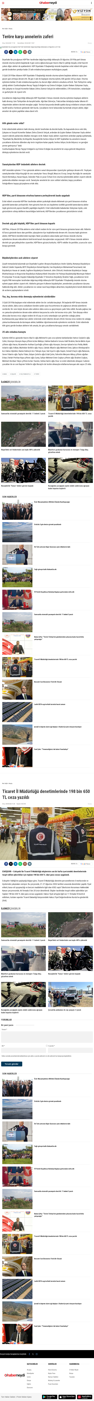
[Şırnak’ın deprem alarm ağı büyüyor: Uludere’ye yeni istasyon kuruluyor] (17, 744)
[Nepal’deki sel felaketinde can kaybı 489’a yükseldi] (23, 434)
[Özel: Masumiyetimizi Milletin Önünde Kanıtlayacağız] (17, 519)
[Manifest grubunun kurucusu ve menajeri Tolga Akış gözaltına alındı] (70, 434)
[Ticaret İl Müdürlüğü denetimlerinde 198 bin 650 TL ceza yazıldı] (70, 398)
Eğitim (29, 1384)
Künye (71, 1373)
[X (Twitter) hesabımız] (33, 1354)
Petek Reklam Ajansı (24, 1397)
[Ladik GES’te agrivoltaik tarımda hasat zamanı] (17, 721)
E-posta (51, 1046)
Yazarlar (72, 1377)
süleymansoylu (25, 374)
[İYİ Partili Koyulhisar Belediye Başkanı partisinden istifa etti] (17, 609)
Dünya (29, 1380)
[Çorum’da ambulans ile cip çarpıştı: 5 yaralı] (70, 994)
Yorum (4, 1029)
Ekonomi (30, 1388)
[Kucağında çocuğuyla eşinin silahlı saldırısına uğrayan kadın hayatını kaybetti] (70, 470)
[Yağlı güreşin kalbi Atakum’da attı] (17, 587)
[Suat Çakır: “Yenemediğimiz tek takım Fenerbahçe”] (17, 767)
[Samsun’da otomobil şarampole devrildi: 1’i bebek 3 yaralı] (23, 398)
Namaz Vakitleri (53, 1377)
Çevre (29, 1377)
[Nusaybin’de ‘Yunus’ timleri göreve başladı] (23, 470)
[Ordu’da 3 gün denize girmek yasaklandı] (17, 542)
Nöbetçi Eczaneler (54, 1380)
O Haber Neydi (73, 1370)
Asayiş (90, 43)
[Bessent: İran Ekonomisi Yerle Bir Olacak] (17, 699)
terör (37, 374)
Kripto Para (51, 1373)
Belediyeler (30, 1373)
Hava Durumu (52, 1370)
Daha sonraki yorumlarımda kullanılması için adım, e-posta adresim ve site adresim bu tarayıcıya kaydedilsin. (37, 1056)
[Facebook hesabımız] (29, 1354)
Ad (3, 1046)
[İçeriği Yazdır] (30, 52)
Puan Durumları (53, 1384)
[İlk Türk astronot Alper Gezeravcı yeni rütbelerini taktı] (17, 564)
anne (5, 374)
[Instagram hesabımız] (37, 1354)
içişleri (13, 374)
